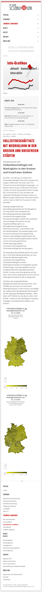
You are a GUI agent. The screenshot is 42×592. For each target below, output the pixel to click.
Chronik (6, 19)
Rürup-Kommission (9, 561)
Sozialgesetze (7, 545)
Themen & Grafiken (10, 23)
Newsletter (6, 580)
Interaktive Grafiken (10, 525)
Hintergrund (7, 527)
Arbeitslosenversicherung (11, 498)
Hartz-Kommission (9, 564)
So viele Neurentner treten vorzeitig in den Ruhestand (21, 109)
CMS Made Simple (21, 586)
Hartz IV (5, 511)
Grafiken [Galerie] (8, 530)
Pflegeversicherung (9, 506)
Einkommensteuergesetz (11, 548)
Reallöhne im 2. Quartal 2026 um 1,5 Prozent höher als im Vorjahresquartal (19, 117)
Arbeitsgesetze (8, 543)
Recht (5, 32)
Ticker (5, 490)
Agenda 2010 (7, 559)
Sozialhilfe (6, 509)
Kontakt (5, 577)
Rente (5, 28)
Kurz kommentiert (9, 519)
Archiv (5, 36)
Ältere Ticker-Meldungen (9, 130)
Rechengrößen (8, 540)
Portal (6, 15)
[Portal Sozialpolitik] (21, 7)
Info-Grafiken (7, 522)
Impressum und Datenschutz (12, 574)
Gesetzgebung (8, 550)
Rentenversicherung (9, 501)
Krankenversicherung (10, 504)
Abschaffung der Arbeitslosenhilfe (14, 566)
